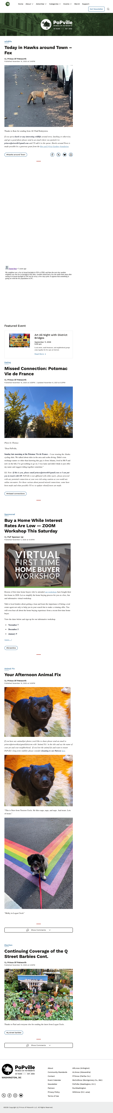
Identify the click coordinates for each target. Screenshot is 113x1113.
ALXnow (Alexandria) (81, 1072)
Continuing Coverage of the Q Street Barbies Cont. (36, 954)
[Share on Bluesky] (65, 155)
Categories (53, 4)
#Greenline (11, 648)
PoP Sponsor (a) (15, 537)
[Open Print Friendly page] (71, 155)
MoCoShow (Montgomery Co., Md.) (87, 1080)
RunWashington (79, 1088)
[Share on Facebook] (52, 155)
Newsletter (52, 1084)
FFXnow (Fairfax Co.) (81, 1076)
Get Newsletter (96, 9)
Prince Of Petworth (16, 59)
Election (8, 945)
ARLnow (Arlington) (80, 1068)
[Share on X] (58, 155)
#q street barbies (13, 1033)
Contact (51, 1076)
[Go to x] (4, 1095)
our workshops (51, 591)
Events (66, 4)
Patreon (51, 1088)
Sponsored (9, 514)
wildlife (8, 41)
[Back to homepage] (10, 4)
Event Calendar (54, 1080)
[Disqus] (38, 236)
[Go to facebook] (9, 1095)
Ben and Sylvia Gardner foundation (54, 146)
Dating (7, 362)
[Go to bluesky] (21, 1095)
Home (20, 4)
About (28, 4)
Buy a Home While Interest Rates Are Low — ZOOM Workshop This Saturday (33, 526)
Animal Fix (9, 668)
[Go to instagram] (15, 1095)
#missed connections (15, 494)
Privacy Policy (54, 1092)
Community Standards (57, 1072)
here (63, 750)
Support (85, 4)
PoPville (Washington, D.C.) (84, 1084)
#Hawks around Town (15, 155)
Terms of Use (53, 1096)
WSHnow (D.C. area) (81, 1092)
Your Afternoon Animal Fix (32, 674)
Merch (77, 4)
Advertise (40, 4)
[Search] (108, 9)
